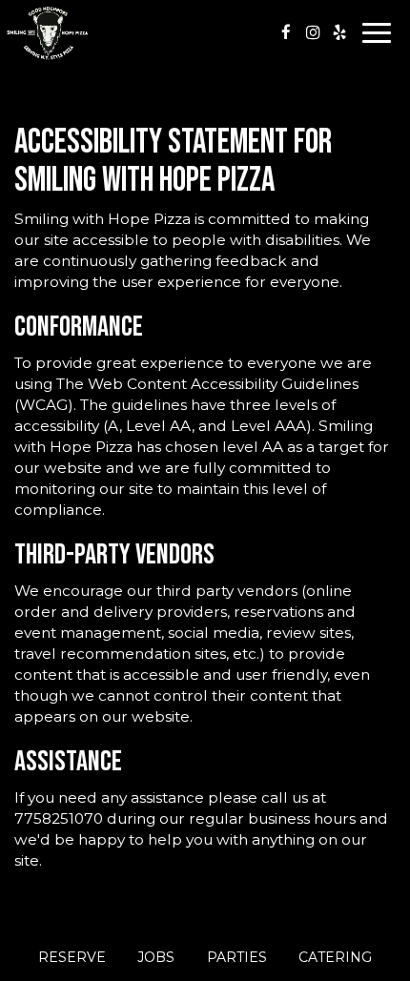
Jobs (155, 957)
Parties (237, 957)
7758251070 (58, 818)
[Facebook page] (286, 32)
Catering (335, 957)
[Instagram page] (312, 32)
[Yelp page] (339, 32)
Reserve (72, 957)
